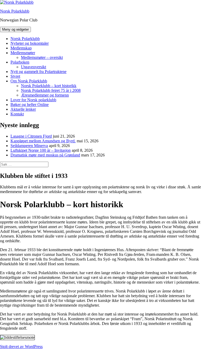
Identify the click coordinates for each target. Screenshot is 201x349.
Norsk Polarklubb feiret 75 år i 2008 (51, 90)
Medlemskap (21, 48)
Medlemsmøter (22, 52)
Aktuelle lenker (23, 109)
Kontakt (17, 114)
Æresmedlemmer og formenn (45, 95)
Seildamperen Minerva (29, 145)
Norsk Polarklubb (14, 11)
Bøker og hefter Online (29, 104)
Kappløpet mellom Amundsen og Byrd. (43, 141)
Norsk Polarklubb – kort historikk (48, 85)
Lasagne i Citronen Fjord (31, 136)
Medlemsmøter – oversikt (42, 57)
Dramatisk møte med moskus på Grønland (45, 155)
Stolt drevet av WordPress (21, 346)
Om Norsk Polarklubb (28, 81)
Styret (15, 76)
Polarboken (19, 62)
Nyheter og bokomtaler (29, 43)
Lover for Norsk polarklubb (33, 100)
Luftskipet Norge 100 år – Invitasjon (40, 150)
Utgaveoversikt (33, 67)
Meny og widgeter (15, 29)
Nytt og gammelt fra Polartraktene (38, 71)
